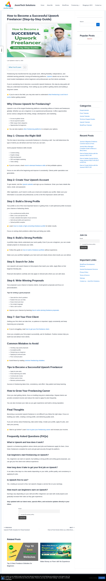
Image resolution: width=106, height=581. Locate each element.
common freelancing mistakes (34, 360)
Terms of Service (85, 275)
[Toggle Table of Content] (24, 67)
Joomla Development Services (89, 269)
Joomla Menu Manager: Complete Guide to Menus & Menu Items (88, 148)
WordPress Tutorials (86, 125)
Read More (8, 579)
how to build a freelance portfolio (33, 250)
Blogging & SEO (87, 5)
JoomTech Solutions (24, 5)
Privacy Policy (84, 272)
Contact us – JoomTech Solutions (89, 281)
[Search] (98, 24)
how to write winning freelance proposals (45, 310)
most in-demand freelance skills (35, 165)
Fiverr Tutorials (84, 113)
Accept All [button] (101, 577)
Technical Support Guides (87, 119)
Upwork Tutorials (85, 122)
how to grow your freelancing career (38, 429)
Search (82, 21)
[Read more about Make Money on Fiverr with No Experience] (55, 550)
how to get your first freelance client (37, 329)
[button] (79, 5)
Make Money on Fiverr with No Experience (55, 561)
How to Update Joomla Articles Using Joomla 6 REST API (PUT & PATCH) (89, 160)
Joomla (57, 5)
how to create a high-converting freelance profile (29, 226)
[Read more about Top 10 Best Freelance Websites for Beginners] (22, 551)
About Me (50, 5)
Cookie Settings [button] (93, 577)
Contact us (98, 5)
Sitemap (82, 278)
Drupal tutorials (84, 110)
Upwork (49, 76)
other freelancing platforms (32, 129)
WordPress (65, 5)
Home (42, 5)
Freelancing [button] (74, 5)
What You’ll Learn (15, 67)
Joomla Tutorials (85, 116)
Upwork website (27, 184)
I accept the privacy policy (27, 514)
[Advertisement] (90, 71)
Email (19, 508)
